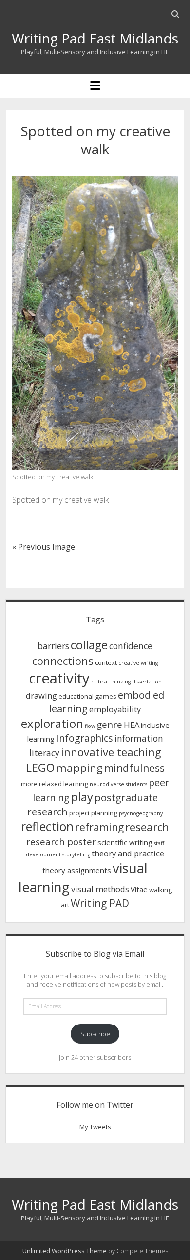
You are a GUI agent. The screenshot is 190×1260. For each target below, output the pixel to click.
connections (63, 660)
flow (90, 726)
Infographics (84, 738)
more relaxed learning (54, 783)
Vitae (139, 889)
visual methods (100, 889)
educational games (87, 696)
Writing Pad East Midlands (95, 38)
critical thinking (111, 681)
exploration (52, 723)
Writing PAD (100, 903)
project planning (93, 813)
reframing (99, 827)
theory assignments (76, 870)
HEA (131, 724)
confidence (130, 646)
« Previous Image (43, 546)
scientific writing (124, 842)
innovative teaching (111, 752)
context (106, 662)
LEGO (40, 767)
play (82, 797)
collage (89, 645)
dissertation (147, 681)
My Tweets (95, 1126)
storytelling (76, 854)
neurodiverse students (118, 784)
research (147, 826)
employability (115, 709)
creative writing (138, 663)
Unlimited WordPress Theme (64, 1250)
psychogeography (141, 813)
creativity (59, 678)
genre (109, 724)
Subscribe (95, 1033)
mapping (79, 767)
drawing (41, 695)
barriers (53, 646)
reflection (47, 826)
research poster (61, 841)
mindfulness (134, 768)
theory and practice (128, 853)
